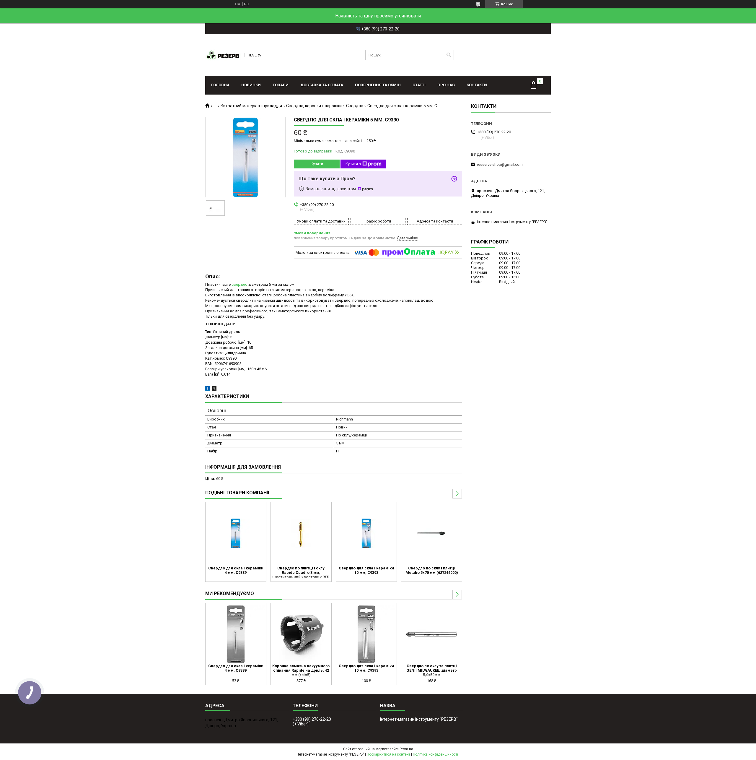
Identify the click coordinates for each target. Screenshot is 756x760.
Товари (281, 85)
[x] (214, 389)
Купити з (353, 164)
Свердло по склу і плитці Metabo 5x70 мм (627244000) (431, 570)
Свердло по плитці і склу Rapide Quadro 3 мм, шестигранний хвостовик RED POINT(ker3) (301, 573)
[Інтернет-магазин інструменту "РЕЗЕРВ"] (223, 55)
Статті (419, 85)
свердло (239, 284)
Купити (317, 164)
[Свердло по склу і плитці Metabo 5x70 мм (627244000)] (431, 533)
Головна (220, 85)
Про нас (446, 85)
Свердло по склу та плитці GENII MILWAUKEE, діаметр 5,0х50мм (431, 670)
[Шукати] (449, 55)
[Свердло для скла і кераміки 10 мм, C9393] (366, 533)
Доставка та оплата (321, 85)
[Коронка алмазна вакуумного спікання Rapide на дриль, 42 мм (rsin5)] (301, 634)
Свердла (354, 105)
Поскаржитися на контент (388, 754)
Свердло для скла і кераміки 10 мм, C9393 (366, 570)
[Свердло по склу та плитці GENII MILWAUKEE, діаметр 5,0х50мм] (431, 634)
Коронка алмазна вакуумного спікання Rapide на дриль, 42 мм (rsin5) (301, 670)
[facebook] (207, 389)
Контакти (477, 85)
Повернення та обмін (378, 85)
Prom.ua (406, 749)
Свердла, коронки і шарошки (314, 105)
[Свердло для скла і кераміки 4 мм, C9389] (236, 533)
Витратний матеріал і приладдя (251, 105)
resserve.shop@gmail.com (500, 164)
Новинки (251, 85)
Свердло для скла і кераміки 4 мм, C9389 (235, 570)
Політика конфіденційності (435, 754)
